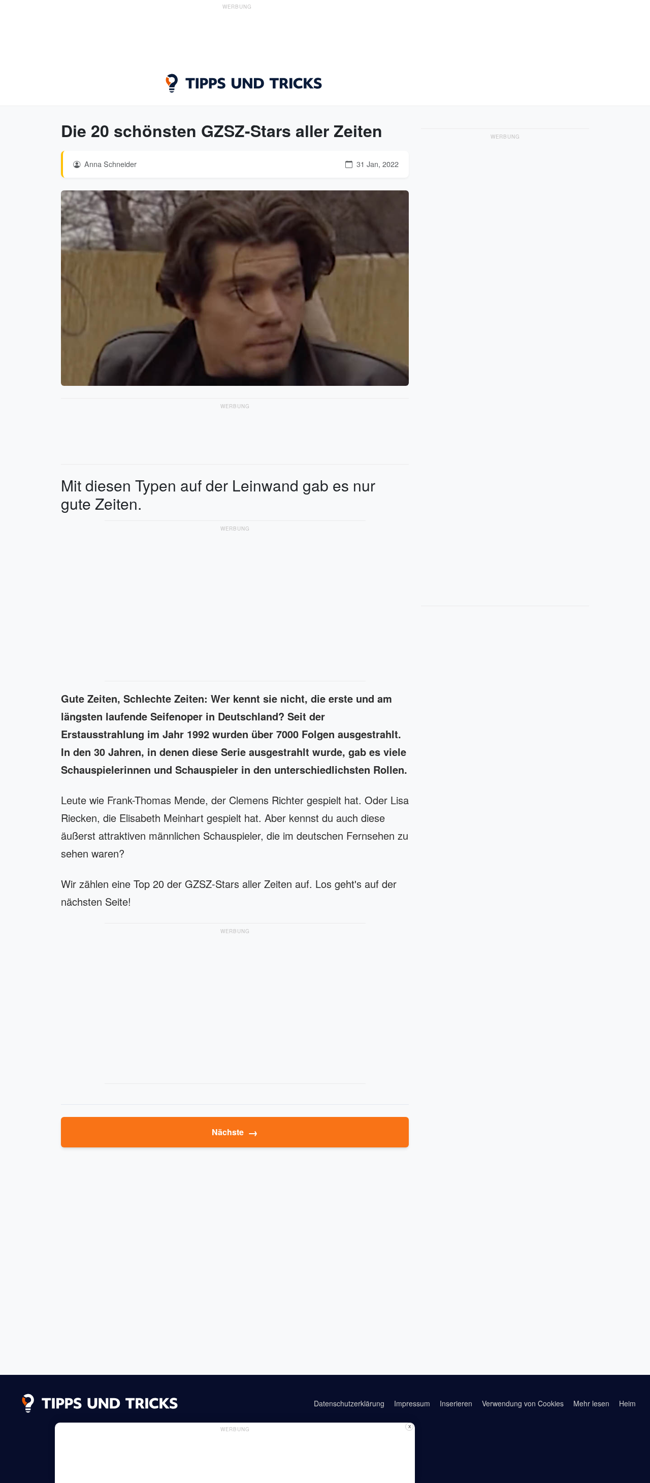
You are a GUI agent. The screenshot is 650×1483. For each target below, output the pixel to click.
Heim (627, 1403)
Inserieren (456, 1403)
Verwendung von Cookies (523, 1403)
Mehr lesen (591, 1403)
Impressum (412, 1403)
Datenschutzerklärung (349, 1403)
